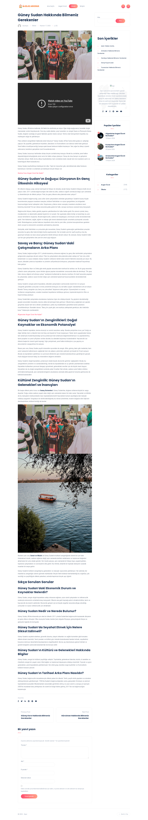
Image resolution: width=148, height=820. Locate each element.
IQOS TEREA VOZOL (107, 46)
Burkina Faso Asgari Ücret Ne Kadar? (31, 173)
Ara (98, 17)
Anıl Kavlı (25, 25)
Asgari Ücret (62, 6)
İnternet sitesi (26, 778)
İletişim (82, 6)
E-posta (24, 769)
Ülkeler (73, 6)
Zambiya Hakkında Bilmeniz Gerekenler (114, 58)
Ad (22, 761)
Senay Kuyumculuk (107, 63)
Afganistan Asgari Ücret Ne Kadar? (30, 314)
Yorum (24, 745)
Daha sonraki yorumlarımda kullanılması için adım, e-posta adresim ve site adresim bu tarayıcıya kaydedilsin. (52, 790)
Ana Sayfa (50, 6)
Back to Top (124, 814)
